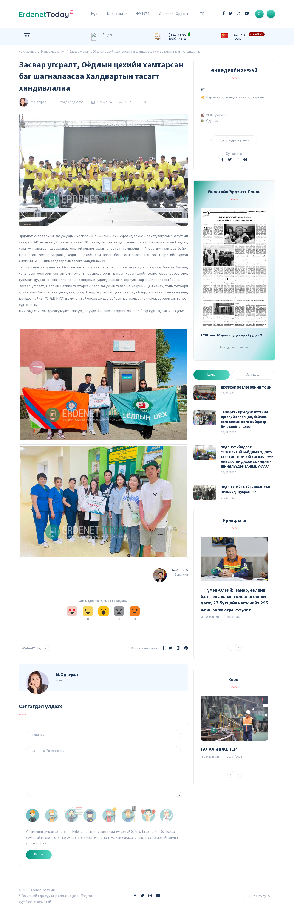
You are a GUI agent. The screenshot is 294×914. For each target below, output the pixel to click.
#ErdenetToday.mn (34, 648)
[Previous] (230, 647)
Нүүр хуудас (27, 51)
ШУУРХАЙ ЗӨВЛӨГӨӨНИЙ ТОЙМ (246, 387)
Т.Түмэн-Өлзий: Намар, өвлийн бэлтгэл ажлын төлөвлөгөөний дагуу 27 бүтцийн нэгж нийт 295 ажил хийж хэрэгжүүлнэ (234, 600)
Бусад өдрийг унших (234, 140)
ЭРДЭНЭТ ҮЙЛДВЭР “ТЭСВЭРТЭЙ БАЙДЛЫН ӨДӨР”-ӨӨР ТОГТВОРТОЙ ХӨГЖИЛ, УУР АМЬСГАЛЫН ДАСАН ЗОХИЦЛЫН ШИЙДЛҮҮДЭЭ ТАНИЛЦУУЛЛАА (247, 457)
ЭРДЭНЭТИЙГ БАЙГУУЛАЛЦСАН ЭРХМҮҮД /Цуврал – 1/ (245, 490)
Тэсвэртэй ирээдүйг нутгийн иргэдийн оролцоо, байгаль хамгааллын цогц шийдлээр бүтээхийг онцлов (244, 419)
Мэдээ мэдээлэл (53, 51)
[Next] (238, 647)
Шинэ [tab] (211, 374)
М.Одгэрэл (38, 102)
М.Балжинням (210, 617)
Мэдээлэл (115, 13)
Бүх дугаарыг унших (234, 347)
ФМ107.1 (143, 13)
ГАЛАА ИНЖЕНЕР (219, 749)
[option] (234, 578)
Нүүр (93, 13)
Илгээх (38, 854)
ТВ (202, 13)
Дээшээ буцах (261, 896)
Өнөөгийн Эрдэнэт (174, 13)
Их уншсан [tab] (253, 374)
